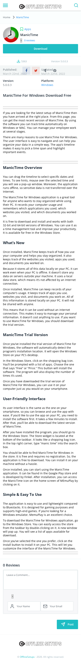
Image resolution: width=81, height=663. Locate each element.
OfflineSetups (27, 656)
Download (40, 49)
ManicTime (22, 17)
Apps (27, 29)
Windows (47, 85)
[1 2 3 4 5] (40, 596)
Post (71, 624)
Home (6, 17)
